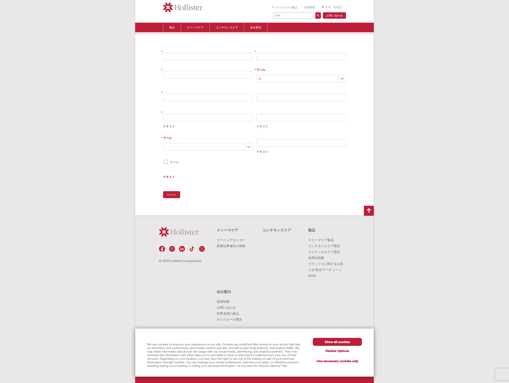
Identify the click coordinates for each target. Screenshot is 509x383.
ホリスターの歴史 (229, 319)
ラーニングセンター (231, 240)
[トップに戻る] (369, 211)
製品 (172, 27)
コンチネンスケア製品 (324, 246)
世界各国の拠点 (228, 313)
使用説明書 (316, 258)
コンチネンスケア (227, 27)
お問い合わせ (334, 15)
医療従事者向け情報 (231, 246)
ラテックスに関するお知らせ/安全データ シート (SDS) (325, 269)
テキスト (169, 176)
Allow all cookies (337, 342)
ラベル (260, 69)
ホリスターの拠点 (286, 7)
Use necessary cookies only (337, 361)
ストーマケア (195, 27)
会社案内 (255, 27)
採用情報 (309, 7)
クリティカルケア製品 (324, 252)
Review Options (337, 351)
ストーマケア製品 (321, 240)
